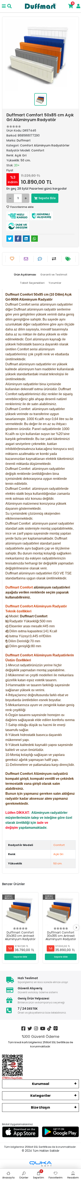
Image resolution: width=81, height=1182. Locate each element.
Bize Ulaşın (40, 1107)
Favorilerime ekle (22, 207)
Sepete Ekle (47, 198)
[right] (76, 928)
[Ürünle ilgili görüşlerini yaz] (40, 259)
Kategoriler (40, 1095)
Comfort (59, 845)
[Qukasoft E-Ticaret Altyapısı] (40, 1163)
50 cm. (57, 863)
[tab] (25, 275)
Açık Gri (58, 854)
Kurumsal (40, 1083)
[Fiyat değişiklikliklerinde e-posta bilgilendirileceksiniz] (68, 259)
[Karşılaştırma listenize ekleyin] (54, 259)
